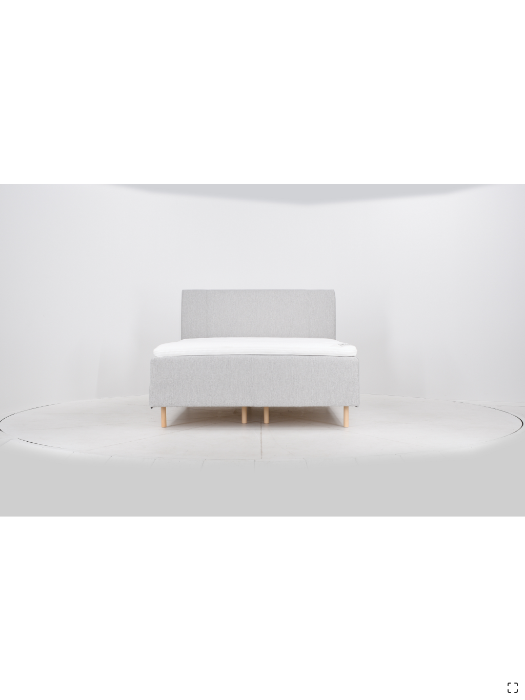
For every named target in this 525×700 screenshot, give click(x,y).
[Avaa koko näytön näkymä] (513, 688)
